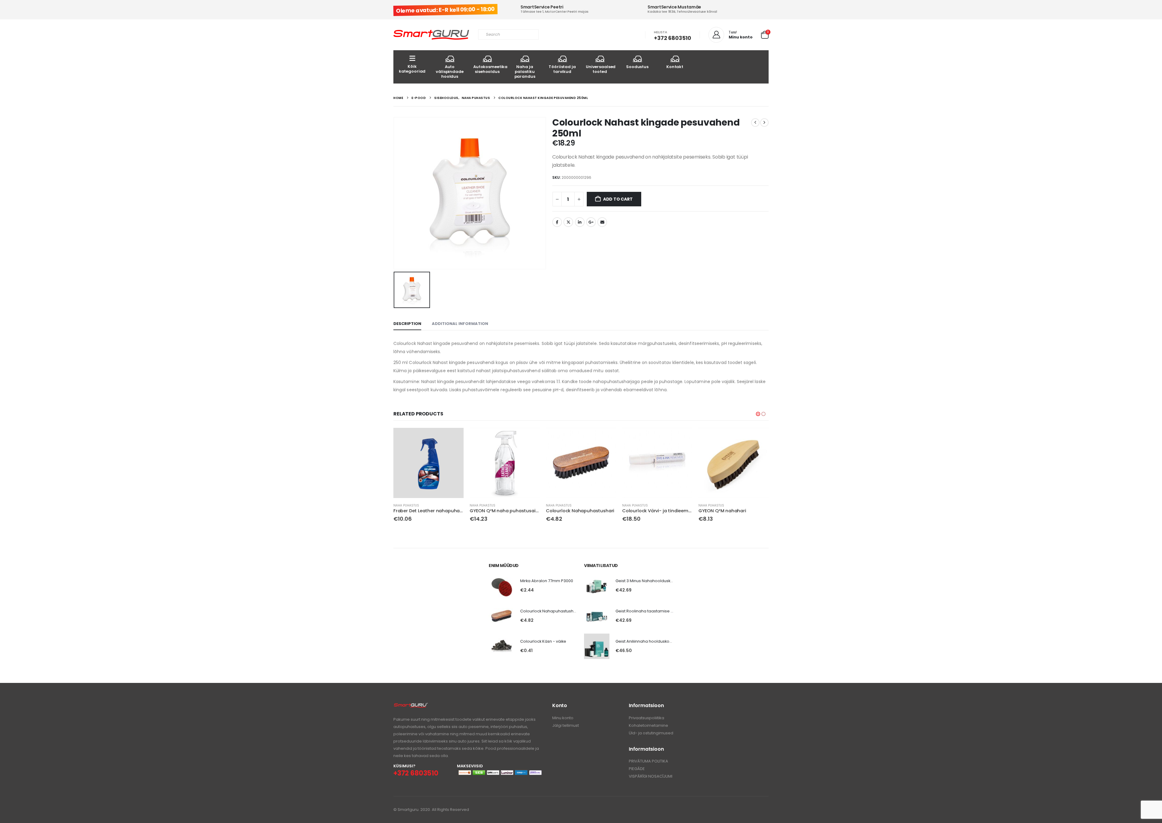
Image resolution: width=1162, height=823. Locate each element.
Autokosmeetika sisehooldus (489, 69)
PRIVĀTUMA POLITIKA (648, 761)
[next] (764, 122)
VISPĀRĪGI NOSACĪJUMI (650, 776)
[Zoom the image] (410, 706)
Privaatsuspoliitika (646, 718)
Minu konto (562, 718)
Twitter (568, 222)
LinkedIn (580, 222)
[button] (758, 414)
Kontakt (674, 67)
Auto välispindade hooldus (449, 71)
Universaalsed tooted (600, 69)
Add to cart (618, 199)
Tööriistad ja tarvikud (562, 69)
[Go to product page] (428, 463)
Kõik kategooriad (412, 69)
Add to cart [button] (453, 437)
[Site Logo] (431, 35)
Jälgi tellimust (565, 725)
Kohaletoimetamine (648, 725)
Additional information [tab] (460, 323)
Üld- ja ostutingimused (651, 733)
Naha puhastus (406, 505)
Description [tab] (407, 323)
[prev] (755, 122)
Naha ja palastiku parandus (524, 71)
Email (602, 222)
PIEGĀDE (637, 769)
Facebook (557, 222)
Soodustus (637, 67)
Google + (591, 222)
